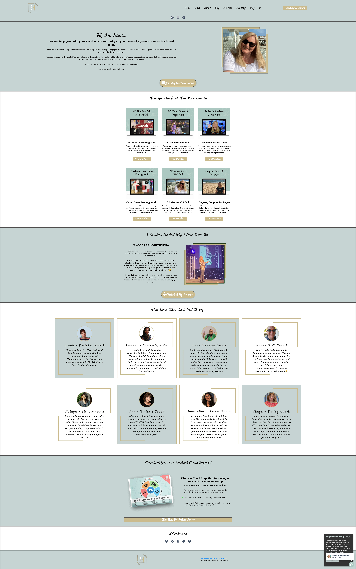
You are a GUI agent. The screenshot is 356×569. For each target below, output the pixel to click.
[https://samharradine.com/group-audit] (214, 123)
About (197, 8)
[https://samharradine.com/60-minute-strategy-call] (142, 123)
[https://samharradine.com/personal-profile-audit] (178, 123)
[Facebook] (172, 17)
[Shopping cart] (260, 8)
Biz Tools (227, 8)
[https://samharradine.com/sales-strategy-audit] (142, 183)
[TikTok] (184, 541)
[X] (184, 17)
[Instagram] (178, 17)
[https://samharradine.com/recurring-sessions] (214, 183)
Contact (207, 8)
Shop (252, 8)
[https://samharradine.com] (32, 7)
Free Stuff (241, 8)
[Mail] (189, 541)
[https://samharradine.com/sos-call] (178, 183)
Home (187, 8)
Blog (217, 8)
